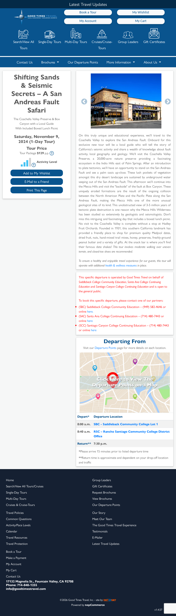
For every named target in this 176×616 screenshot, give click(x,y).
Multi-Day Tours (76, 41)
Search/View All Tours (23, 44)
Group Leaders (128, 41)
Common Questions (19, 519)
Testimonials (100, 531)
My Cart (140, 21)
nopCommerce (95, 605)
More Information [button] (119, 62)
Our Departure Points (83, 62)
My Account (87, 21)
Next (167, 101)
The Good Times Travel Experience (114, 525)
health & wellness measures (121, 265)
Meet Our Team (102, 519)
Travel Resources (16, 537)
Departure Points (105, 347)
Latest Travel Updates (105, 543)
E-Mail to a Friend (37, 181)
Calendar (11, 531)
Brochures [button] (48, 62)
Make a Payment (16, 557)
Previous (84, 101)
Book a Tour (87, 12)
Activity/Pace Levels (18, 525)
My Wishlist (140, 12)
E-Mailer (97, 537)
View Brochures (102, 498)
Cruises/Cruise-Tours (102, 44)
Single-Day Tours (49, 41)
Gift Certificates (154, 41)
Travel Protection (17, 543)
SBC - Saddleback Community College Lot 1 (126, 424)
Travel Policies (15, 512)
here (90, 320)
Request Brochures (104, 492)
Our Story (98, 512)
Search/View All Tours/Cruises (24, 486)
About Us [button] (151, 62)
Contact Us (24, 62)
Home (10, 480)
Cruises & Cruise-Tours (20, 504)
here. (90, 311)
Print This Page (37, 190)
